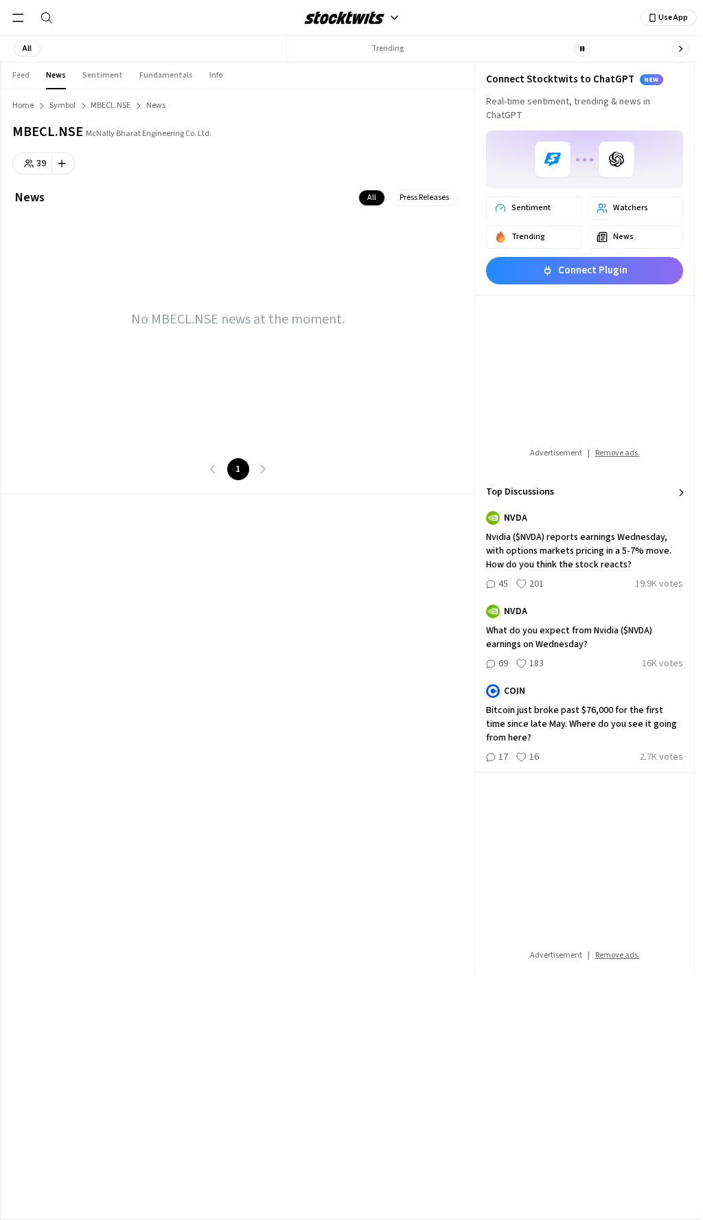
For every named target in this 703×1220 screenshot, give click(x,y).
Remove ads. (617, 453)
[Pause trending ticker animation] (582, 49)
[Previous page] (213, 469)
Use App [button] (673, 17)
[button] (27, 49)
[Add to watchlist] (63, 163)
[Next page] (263, 469)
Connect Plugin (592, 270)
